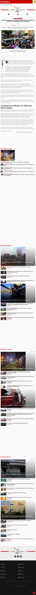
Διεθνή (3, 577)
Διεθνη (15, 18)
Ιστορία (21, 570)
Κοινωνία (21, 564)
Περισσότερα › (33, 351)
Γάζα (22, 132)
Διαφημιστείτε (29, 581)
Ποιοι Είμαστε (7, 581)
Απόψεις (3, 567)
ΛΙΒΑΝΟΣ (29, 132)
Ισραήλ (25, 132)
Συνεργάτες (21, 577)
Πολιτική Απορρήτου (18, 581)
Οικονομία (4, 574)
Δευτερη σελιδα (6, 457)
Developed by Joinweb (32, 590)
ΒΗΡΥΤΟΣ (18, 132)
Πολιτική (4, 570)
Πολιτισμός (21, 567)
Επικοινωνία (24, 581)
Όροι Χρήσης (12, 581)
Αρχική (3, 564)
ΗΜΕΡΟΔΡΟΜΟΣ (14, 25)
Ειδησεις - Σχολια (19, 18)
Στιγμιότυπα (22, 574)
